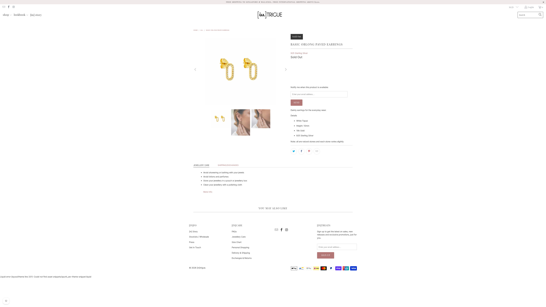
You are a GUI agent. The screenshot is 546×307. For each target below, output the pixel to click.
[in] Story (193, 231)
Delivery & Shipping (241, 253)
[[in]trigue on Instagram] (13, 7)
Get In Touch (195, 247)
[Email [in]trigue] (3, 7)
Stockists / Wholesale (199, 237)
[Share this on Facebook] (301, 151)
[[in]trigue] (270, 15)
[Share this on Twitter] (294, 151)
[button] (7, 15)
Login (531, 7)
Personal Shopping (240, 247)
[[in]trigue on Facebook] (8, 7)
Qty (292, 61)
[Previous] (195, 69)
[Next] (285, 69)
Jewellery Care (201, 165)
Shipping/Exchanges (228, 165)
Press (191, 242)
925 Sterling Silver (299, 53)
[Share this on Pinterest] (309, 151)
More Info (207, 192)
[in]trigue (201, 267)
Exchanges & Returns (242, 258)
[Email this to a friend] (317, 151)
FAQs (234, 231)
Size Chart (236, 242)
